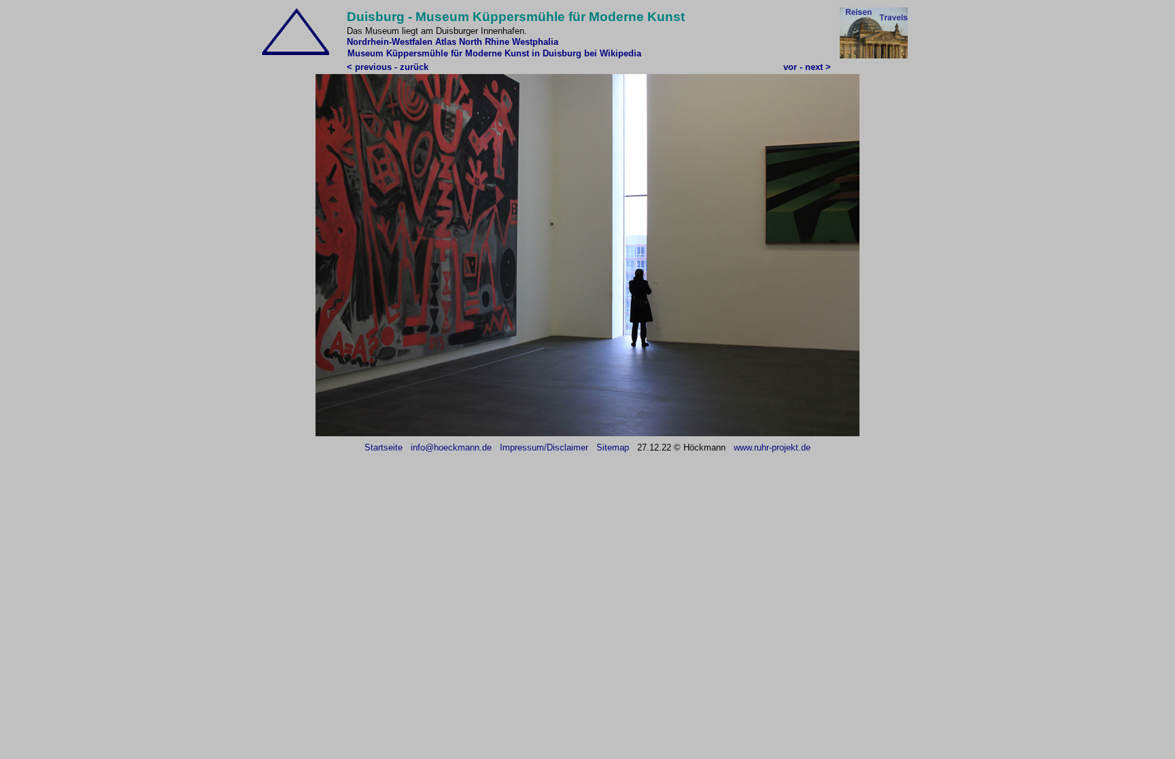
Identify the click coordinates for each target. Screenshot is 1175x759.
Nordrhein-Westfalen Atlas (401, 42)
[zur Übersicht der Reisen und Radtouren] (874, 55)
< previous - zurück (387, 67)
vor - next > (807, 67)
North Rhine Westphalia (508, 42)
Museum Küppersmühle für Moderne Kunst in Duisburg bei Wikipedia (494, 53)
